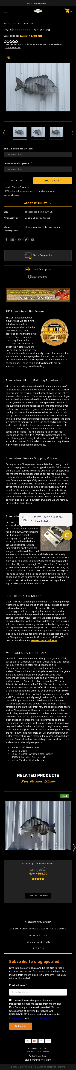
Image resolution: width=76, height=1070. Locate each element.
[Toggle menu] (10, 11)
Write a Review (13, 47)
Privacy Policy (38, 935)
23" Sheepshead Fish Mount (38, 863)
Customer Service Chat (38, 922)
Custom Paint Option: (18, 163)
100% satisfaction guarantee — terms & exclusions (29, 190)
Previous (3, 132)
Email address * (18, 985)
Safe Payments (42, 255)
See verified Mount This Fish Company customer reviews (33, 44)
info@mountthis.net (39, 1060)
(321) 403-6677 (41, 3)
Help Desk (38, 948)
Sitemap (61, 1067)
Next (72, 132)
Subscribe (20, 1026)
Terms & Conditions (38, 941)
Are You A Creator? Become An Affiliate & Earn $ (38, 928)
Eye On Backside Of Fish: (20, 148)
